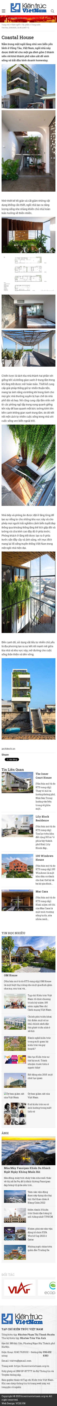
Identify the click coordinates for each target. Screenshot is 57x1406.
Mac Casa (42, 891)
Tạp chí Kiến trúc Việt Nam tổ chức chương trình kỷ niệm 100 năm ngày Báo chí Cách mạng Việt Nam (40, 1002)
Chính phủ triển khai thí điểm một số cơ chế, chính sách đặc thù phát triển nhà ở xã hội (40, 1024)
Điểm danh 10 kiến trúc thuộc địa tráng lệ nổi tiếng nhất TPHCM (40, 1213)
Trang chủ (6, 25)
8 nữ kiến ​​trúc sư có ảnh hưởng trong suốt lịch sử (39, 1108)
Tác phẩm (25, 25)
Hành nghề (15, 25)
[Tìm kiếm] (52, 11)
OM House (10, 975)
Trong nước (36, 25)
